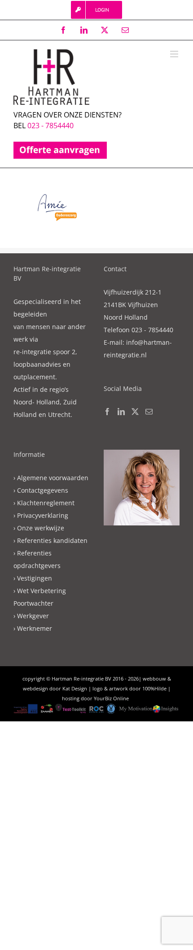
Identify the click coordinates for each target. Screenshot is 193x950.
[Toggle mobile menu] (175, 54)
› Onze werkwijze (38, 528)
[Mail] (149, 411)
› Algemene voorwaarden (50, 477)
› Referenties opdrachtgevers (37, 559)
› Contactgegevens (40, 490)
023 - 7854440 (50, 125)
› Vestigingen (32, 578)
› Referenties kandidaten (50, 540)
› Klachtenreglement (44, 503)
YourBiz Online (111, 698)
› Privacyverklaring (40, 515)
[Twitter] (135, 411)
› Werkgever (31, 616)
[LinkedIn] (121, 411)
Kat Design (74, 688)
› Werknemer (32, 628)
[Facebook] (107, 411)
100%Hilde (154, 688)
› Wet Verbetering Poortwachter (39, 596)
